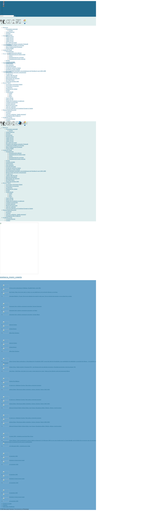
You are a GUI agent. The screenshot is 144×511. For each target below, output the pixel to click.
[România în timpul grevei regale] (6, 460)
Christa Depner (12, 328)
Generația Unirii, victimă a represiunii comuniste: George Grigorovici (25, 306)
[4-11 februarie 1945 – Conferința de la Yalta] (6, 446)
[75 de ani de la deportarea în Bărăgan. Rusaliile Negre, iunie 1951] (6, 288)
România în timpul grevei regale (16, 460)
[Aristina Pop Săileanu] (6, 381)
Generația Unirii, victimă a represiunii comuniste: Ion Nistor (23, 310)
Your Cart (7, 13)
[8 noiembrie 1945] (6, 456)
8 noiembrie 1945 (13, 456)
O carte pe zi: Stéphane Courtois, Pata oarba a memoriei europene (25, 385)
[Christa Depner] (6, 328)
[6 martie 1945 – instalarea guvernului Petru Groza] (6, 436)
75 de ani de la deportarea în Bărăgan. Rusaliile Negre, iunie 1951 (25, 288)
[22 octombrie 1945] (6, 464)
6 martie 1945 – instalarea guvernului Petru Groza (21, 436)
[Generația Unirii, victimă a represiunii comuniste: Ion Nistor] (6, 310)
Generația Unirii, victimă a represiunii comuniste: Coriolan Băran (24, 314)
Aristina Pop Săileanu (14, 381)
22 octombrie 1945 (13, 464)
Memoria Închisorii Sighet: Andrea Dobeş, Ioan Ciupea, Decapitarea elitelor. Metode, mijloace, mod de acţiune (35, 407)
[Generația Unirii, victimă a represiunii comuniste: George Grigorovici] (6, 306)
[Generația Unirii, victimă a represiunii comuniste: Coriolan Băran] (6, 314)
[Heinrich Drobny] (6, 324)
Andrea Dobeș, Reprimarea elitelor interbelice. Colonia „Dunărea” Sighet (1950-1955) (29, 389)
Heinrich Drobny (13, 324)
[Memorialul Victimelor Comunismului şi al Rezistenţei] (48, 23)
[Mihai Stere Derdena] (6, 333)
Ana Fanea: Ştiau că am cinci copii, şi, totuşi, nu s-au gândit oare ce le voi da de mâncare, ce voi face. (33, 292)
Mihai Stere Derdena (14, 333)
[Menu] (0, 128)
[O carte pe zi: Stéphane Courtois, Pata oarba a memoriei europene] (6, 385)
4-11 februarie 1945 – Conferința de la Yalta (19, 446)
